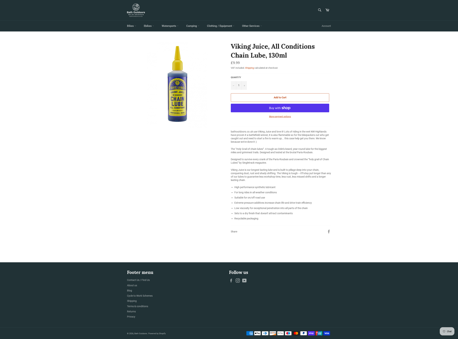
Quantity (236, 77)
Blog (129, 290)
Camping (192, 26)
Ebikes (148, 26)
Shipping (249, 68)
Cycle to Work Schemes (140, 295)
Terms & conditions (137, 306)
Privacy (131, 316)
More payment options (280, 116)
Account (326, 25)
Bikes (131, 26)
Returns (131, 311)
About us (132, 285)
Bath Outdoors (140, 333)
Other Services (251, 26)
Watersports (169, 26)
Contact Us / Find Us (138, 280)
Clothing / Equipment (220, 26)
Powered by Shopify (157, 333)
